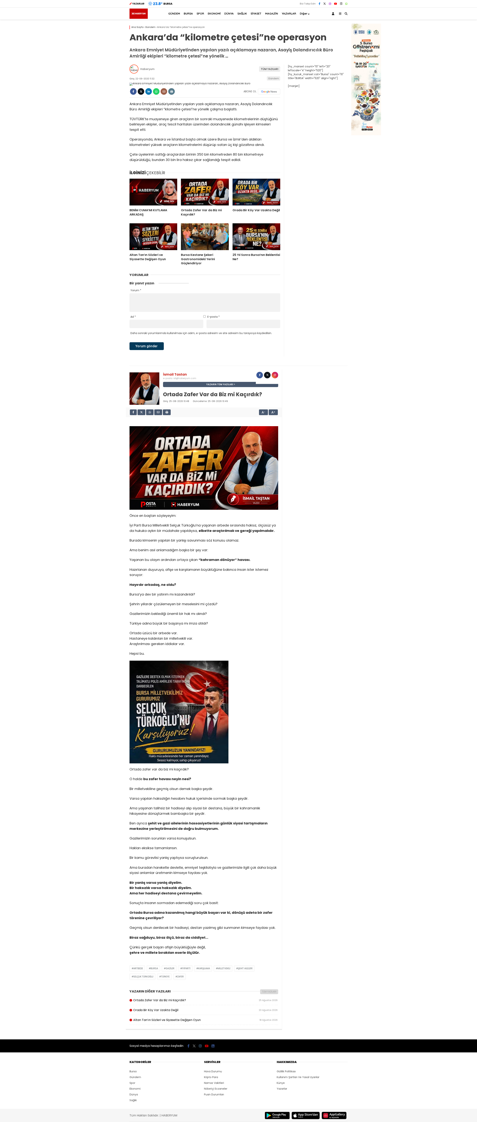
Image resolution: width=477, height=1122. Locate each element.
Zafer (180, 976)
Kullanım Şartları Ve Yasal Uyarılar (298, 1077)
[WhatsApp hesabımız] (346, 4)
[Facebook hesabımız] (319, 4)
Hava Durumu (213, 1071)
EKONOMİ (214, 13)
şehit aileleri (245, 968)
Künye (281, 1083)
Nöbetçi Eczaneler (215, 1089)
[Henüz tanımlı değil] (259, 375)
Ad (133, 317)
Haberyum (147, 69)
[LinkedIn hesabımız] (341, 4)
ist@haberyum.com (184, 378)
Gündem (273, 78)
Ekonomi (134, 1089)
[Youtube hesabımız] (335, 4)
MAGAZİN (271, 13)
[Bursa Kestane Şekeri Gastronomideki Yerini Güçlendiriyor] (205, 236)
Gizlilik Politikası (286, 1071)
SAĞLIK (242, 13)
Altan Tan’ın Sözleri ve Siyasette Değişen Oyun (205, 1020)
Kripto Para (211, 1077)
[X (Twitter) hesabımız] (324, 4)
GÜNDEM (174, 13)
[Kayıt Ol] (334, 14)
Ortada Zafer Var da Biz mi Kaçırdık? (205, 1000)
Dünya (133, 1094)
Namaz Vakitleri (214, 1083)
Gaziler (170, 968)
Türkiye (165, 976)
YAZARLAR (289, 13)
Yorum (135, 290)
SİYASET (256, 13)
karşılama (204, 968)
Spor (132, 1083)
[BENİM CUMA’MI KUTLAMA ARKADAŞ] (153, 192)
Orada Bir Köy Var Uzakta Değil (205, 1010)
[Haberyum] (138, 18)
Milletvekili (224, 968)
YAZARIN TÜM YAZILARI (219, 384)
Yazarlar (282, 1089)
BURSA (188, 13)
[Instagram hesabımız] (330, 4)
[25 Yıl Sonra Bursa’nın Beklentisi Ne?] (256, 236)
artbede (138, 968)
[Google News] (269, 91)
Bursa (154, 968)
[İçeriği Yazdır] (171, 91)
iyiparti (186, 968)
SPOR (200, 13)
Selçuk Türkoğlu (143, 976)
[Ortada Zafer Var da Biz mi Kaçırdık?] (205, 192)
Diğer (303, 13)
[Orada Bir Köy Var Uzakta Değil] (256, 192)
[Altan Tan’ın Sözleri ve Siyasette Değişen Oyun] (153, 236)
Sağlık (133, 1100)
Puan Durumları (214, 1094)
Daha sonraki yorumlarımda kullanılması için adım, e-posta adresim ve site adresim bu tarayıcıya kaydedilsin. (201, 333)
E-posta (213, 317)
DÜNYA (229, 13)
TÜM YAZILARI (269, 69)
